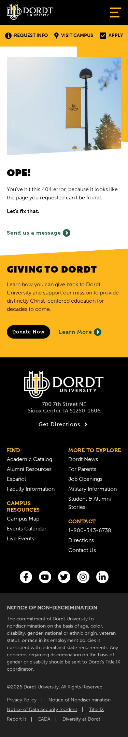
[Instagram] (83, 577)
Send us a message (34, 232)
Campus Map (23, 518)
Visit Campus (77, 35)
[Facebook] (26, 577)
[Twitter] (64, 577)
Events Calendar (26, 528)
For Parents (82, 469)
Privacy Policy (22, 700)
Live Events (20, 538)
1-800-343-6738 (89, 530)
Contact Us (82, 550)
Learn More (75, 332)
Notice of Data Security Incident (42, 709)
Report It (16, 719)
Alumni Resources (29, 469)
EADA (44, 719)
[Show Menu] (115, 12)
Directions (81, 540)
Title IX (96, 709)
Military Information (92, 489)
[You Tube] (45, 577)
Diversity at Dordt (81, 719)
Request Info (31, 35)
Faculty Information (31, 489)
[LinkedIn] (102, 577)
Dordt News (83, 459)
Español (16, 479)
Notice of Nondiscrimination (79, 700)
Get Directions (59, 424)
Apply (116, 35)
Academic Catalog (29, 459)
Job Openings (85, 479)
